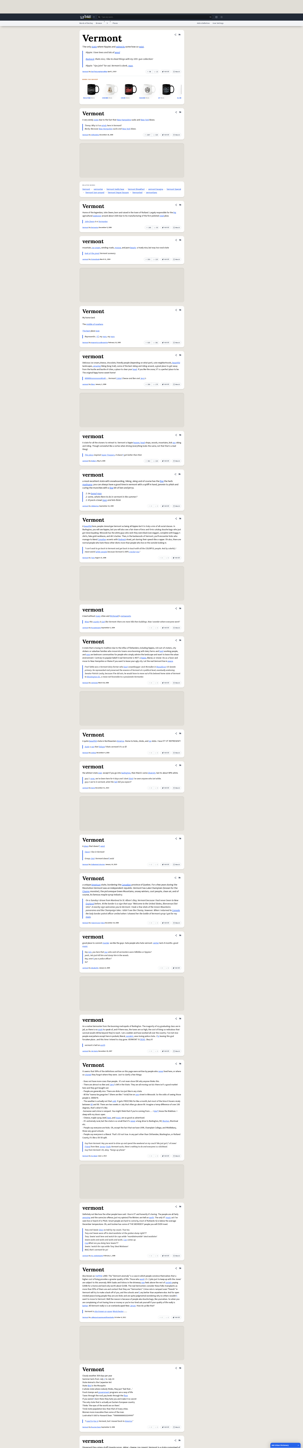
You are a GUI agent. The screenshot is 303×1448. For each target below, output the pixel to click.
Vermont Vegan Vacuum (118, 192)
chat (92, 858)
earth (102, 1045)
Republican (161, 666)
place (86, 846)
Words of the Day (86, 23)
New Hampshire (124, 119)
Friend (87, 1146)
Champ (86, 891)
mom (88, 917)
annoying (86, 1217)
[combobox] (155, 17)
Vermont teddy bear (115, 189)
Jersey (102, 1146)
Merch (177, 72)
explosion (97, 215)
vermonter (98, 189)
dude (87, 746)
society (168, 1282)
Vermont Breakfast (136, 189)
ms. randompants (97, 1256)
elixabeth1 (95, 968)
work (100, 1029)
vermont (85, 259)
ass (174, 442)
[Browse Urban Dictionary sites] (87, 17)
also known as (100, 1311)
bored (94, 493)
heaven (136, 442)
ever (97, 330)
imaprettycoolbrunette (99, 342)
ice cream (96, 247)
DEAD (142, 1039)
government (103, 1392)
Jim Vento (94, 1051)
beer (109, 1117)
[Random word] (210, 17)
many (98, 616)
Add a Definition (203, 23)
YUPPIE (98, 1275)
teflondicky (95, 135)
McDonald (114, 616)
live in (95, 1421)
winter (156, 943)
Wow (87, 621)
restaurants (126, 616)
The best (86, 330)
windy (104, 125)
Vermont (85, 71)
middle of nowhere (94, 324)
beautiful (176, 362)
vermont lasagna (155, 189)
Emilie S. (94, 461)
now (88, 654)
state (94, 46)
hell (115, 781)
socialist (129, 1036)
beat (126, 666)
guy (106, 952)
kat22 (93, 788)
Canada (176, 910)
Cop (125, 1239)
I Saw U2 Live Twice (98, 923)
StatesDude (95, 259)
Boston (166, 1121)
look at (88, 253)
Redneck (90, 59)
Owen (87, 851)
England (90, 903)
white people (101, 551)
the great (95, 253)
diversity (152, 772)
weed (117, 52)
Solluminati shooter (98, 864)
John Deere (90, 221)
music (85, 946)
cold (114, 1101)
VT (98, 336)
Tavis (93, 558)
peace (170, 661)
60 (92, 1104)
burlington (126, 772)
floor (126, 1395)
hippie (143, 657)
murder (106, 943)
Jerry (142, 378)
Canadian (102, 539)
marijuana (87, 484)
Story (101, 1229)
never (160, 1071)
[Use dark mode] (221, 17)
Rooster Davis (96, 1427)
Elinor (93, 384)
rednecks (120, 46)
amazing (97, 366)
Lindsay (93, 753)
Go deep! (94, 1156)
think (131, 778)
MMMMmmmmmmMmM (95, 378)
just (103, 621)
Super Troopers (108, 455)
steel (162, 215)
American (96, 884)
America (120, 741)
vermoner (94, 683)
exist (141, 46)
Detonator (94, 227)
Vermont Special (174, 189)
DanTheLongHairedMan (99, 71)
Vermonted (137, 192)
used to (90, 1421)
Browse (99, 23)
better (85, 1305)
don (155, 1111)
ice (150, 741)
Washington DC (93, 676)
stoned (88, 1074)
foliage (102, 746)
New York (145, 119)
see (92, 746)
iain (89, 952)
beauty (133, 247)
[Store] (216, 17)
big (174, 212)
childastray (95, 506)
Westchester (118, 1311)
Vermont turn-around (94, 192)
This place (89, 455)
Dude (108, 1146)
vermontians (151, 192)
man (130, 65)
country (96, 621)
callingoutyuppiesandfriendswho (102, 1317)
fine (162, 481)
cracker (132, 551)
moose (118, 247)
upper (109, 1311)
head (135, 369)
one (137, 1094)
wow (92, 778)
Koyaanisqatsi (96, 628)
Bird (89, 1385)
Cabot (119, 378)
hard (161, 651)
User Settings (218, 23)
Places (115, 23)
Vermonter (102, 221)
